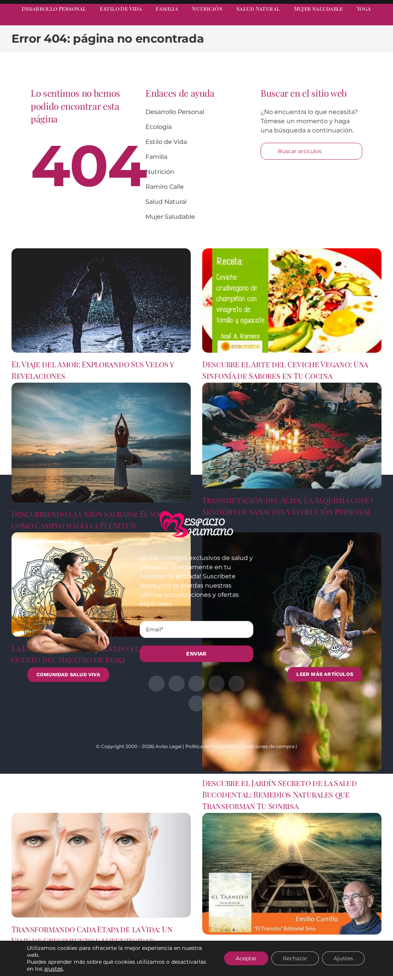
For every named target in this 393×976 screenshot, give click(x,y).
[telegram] (351, 21)
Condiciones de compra (266, 746)
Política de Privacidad (210, 746)
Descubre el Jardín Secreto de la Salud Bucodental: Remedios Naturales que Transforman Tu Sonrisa (279, 794)
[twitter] (323, 21)
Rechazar (295, 958)
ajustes (53, 968)
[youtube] (365, 21)
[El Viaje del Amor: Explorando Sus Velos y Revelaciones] (101, 300)
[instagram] (337, 21)
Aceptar (246, 958)
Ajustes (343, 958)
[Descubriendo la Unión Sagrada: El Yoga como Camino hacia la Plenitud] (101, 442)
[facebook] (309, 21)
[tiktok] (378, 21)
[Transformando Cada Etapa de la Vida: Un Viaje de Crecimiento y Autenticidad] (101, 865)
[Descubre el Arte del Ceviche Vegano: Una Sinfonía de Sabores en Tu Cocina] (291, 300)
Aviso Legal (168, 746)
